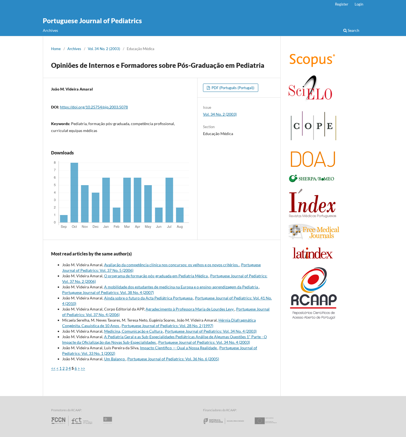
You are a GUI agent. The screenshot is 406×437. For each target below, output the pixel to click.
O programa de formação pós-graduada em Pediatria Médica (156, 275)
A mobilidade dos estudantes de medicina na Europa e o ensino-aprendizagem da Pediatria (181, 287)
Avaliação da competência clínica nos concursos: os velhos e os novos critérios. (171, 264)
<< (53, 368)
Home (56, 48)
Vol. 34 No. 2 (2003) (104, 48)
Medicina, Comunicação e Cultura (133, 331)
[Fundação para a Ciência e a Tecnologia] (72, 425)
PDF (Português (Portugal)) (232, 88)
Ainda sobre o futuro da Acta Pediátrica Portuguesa (148, 298)
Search (353, 30)
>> (83, 368)
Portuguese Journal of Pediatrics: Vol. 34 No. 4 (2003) (211, 331)
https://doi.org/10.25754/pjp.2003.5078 (94, 107)
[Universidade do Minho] (108, 425)
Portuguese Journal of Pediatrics (92, 21)
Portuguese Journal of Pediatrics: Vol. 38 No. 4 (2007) (108, 292)
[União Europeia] (270, 425)
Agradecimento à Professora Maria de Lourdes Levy (190, 309)
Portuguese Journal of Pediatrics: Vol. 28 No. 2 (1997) (167, 325)
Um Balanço (115, 358)
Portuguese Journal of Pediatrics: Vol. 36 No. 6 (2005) (173, 358)
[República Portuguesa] (228, 425)
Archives (50, 30)
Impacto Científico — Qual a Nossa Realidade (179, 347)
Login (359, 4)
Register (341, 4)
